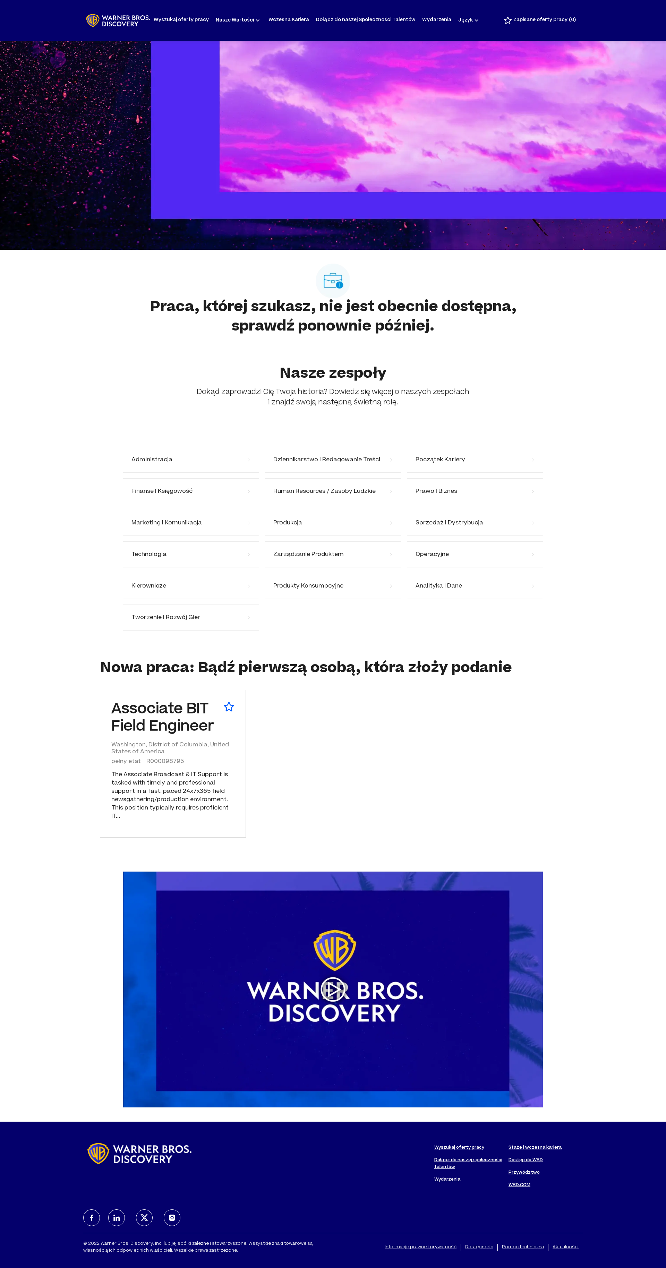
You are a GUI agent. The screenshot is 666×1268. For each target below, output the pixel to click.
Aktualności (566, 1247)
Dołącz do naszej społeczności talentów (468, 1163)
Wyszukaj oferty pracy (181, 20)
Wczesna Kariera (288, 20)
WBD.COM (519, 1185)
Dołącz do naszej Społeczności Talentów (365, 20)
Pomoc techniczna (523, 1247)
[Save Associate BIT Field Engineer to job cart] (228, 706)
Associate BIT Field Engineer (162, 718)
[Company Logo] (118, 20)
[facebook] (91, 1217)
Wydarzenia (436, 20)
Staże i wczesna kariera (535, 1148)
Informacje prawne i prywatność (420, 1247)
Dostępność (479, 1247)
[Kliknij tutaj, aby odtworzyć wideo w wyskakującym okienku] (333, 989)
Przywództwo (524, 1173)
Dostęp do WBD (526, 1160)
